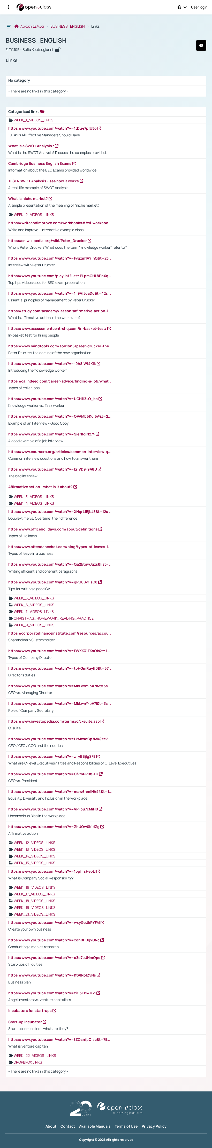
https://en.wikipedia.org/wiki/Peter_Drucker (48, 241)
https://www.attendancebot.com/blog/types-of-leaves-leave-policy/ (60, 547)
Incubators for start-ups (30, 1011)
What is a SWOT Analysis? (31, 146)
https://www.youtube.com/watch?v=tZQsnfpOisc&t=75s (59, 1039)
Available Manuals (95, 1126)
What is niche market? (28, 199)
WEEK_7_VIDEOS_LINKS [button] (34, 611)
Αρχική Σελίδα (32, 26)
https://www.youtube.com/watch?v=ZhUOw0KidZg (54, 827)
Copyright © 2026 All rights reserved (106, 1140)
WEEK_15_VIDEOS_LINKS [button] (34, 862)
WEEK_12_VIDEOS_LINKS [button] (34, 842)
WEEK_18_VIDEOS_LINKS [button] (34, 900)
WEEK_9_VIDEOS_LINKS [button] (34, 624)
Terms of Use (126, 1126)
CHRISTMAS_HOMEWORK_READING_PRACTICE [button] (54, 618)
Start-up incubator (25, 1022)
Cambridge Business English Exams (40, 163)
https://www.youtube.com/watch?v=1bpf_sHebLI (52, 871)
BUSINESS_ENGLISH (67, 26)
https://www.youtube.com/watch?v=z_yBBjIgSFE (52, 756)
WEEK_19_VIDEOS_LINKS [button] (35, 907)
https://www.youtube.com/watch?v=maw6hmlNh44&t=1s (60, 792)
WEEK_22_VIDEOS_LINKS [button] (35, 1055)
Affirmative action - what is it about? (40, 487)
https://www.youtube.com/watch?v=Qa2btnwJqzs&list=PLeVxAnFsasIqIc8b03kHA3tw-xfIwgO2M (60, 564)
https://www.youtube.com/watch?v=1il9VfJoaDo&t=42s (58, 293)
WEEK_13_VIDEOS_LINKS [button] (34, 849)
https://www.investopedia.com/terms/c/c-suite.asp (54, 721)
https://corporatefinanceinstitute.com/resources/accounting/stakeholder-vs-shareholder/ (60, 633)
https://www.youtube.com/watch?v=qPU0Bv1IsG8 (53, 582)
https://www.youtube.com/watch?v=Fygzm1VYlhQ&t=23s (59, 258)
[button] (8, 7)
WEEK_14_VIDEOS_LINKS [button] (34, 856)
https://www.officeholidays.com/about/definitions (53, 529)
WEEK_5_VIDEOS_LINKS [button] (34, 598)
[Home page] (33, 7)
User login (199, 7)
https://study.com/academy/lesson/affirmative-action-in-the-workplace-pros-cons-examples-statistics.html (60, 311)
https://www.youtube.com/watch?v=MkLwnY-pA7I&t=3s (58, 686)
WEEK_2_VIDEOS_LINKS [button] (34, 214)
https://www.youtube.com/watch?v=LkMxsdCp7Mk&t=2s (59, 739)
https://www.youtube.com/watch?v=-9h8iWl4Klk (52, 364)
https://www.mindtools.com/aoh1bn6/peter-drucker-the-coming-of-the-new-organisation (60, 346)
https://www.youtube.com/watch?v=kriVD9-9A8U (53, 469)
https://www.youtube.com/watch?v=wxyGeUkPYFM (54, 922)
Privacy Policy (154, 1126)
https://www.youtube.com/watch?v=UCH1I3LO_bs (53, 399)
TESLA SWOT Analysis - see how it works (44, 181)
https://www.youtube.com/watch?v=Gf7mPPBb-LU (53, 774)
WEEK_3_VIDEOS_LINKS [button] (34, 496)
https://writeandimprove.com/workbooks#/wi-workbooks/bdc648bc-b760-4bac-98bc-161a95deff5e (60, 223)
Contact (67, 1126)
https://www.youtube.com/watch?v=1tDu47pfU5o (52, 128)
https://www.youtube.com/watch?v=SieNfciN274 (52, 434)
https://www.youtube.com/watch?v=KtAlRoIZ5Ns (52, 975)
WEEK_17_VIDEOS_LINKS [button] (34, 894)
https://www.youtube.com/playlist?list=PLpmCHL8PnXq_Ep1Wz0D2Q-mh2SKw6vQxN (60, 276)
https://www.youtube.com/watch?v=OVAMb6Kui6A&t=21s (60, 416)
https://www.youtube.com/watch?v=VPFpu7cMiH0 (53, 809)
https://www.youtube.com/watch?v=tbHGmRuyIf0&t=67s (59, 668)
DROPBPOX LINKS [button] (28, 1062)
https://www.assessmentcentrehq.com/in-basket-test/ (57, 328)
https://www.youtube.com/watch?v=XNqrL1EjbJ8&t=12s (58, 512)
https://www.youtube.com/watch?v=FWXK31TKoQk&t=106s (60, 651)
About (51, 1126)
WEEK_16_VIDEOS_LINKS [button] (35, 887)
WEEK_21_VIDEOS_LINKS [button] (34, 914)
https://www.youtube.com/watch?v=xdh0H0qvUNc (54, 940)
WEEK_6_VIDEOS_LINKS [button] (34, 604)
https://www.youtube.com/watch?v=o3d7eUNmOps (54, 958)
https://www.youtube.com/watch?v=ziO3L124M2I (52, 993)
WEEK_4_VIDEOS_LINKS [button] (34, 503)
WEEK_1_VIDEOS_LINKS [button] (33, 120)
